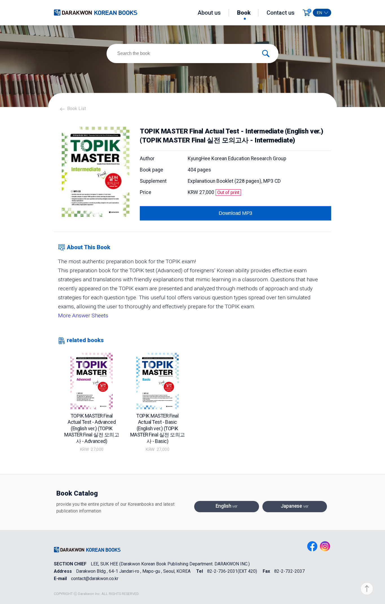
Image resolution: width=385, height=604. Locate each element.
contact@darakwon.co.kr (94, 578)
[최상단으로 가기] (368, 589)
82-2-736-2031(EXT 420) (232, 571)
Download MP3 (235, 213)
